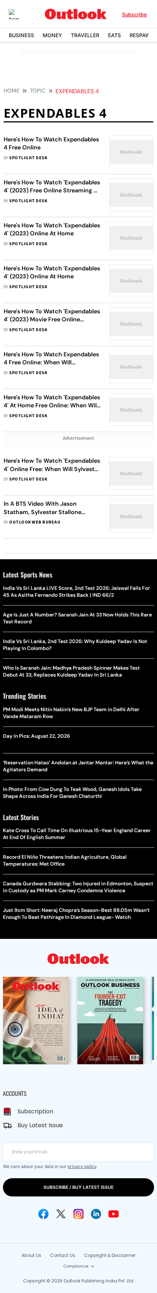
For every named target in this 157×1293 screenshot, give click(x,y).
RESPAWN (142, 35)
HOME (11, 90)
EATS (114, 35)
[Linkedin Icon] (96, 1214)
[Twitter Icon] (61, 1214)
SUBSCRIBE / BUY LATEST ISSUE (78, 1187)
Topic (38, 90)
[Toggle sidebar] (19, 14)
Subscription (35, 1111)
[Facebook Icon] (43, 1214)
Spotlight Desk (28, 158)
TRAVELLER (85, 35)
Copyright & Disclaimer (109, 1255)
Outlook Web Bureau (34, 522)
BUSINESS (21, 35)
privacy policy (82, 1166)
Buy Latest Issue (40, 1125)
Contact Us (62, 1255)
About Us (31, 1255)
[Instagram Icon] (78, 1214)
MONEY (52, 35)
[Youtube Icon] (113, 1214)
